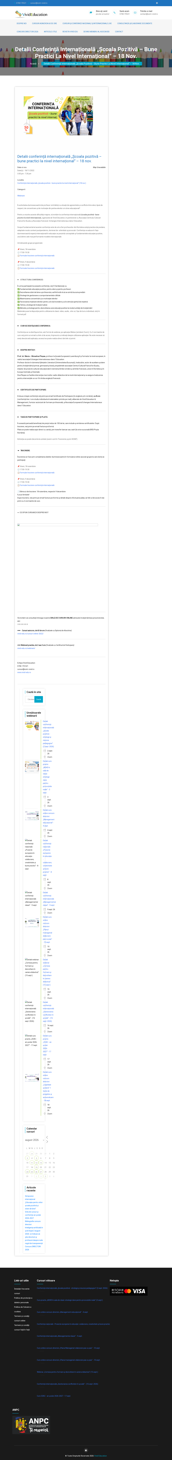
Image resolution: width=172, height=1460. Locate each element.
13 (41, 1163)
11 (32, 1163)
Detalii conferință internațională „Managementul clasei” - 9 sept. (49, 899)
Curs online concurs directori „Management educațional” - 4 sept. (62, 1312)
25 (32, 1172)
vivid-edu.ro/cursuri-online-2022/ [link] (30, 634)
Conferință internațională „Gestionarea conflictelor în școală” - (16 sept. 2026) (67, 1384)
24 (27, 1172)
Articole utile (50, 32)
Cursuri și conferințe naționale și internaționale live (87, 23)
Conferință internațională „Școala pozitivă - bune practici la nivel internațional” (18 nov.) (51, 183)
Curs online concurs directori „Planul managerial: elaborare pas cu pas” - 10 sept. (68, 1360)
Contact (119, 32)
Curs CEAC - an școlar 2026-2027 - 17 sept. (54, 1396)
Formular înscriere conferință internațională (37, 256)
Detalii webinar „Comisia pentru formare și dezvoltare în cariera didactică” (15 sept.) (47, 972)
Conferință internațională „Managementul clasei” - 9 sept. (59, 1336)
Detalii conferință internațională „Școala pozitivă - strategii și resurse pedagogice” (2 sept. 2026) (48, 734)
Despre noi (21, 23)
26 (36, 1172)
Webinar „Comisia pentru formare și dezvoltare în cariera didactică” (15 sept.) (67, 1372)
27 (41, 1172)
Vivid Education (100, 1456)
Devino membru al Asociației (96, 32)
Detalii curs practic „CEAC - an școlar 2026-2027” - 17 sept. (47, 1045)
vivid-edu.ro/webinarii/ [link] (26, 648)
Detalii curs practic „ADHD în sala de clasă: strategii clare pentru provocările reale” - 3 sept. (47, 777)
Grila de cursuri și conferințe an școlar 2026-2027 (33, 1215)
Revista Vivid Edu (70, 32)
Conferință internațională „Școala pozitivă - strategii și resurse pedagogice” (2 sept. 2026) (72, 1288)
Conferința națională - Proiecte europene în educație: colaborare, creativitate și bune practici (73, 1324)
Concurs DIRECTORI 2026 (27, 32)
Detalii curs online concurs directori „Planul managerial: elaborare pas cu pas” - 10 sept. (47, 929)
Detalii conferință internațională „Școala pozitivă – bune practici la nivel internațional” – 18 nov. (92, 63)
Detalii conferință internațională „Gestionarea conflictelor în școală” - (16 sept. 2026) (48, 1011)
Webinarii (21, 196)
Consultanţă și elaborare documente (134, 23)
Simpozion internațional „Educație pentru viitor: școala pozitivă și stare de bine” (34, 1202)
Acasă (33, 63)
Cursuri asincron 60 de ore (44, 23)
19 (36, 1167)
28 (32, 1154)
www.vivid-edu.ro (24, 672)
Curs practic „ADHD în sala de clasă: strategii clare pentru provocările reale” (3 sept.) (70, 1300)
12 (36, 1163)
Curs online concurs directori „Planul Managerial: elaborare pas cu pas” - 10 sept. (68, 1348)
